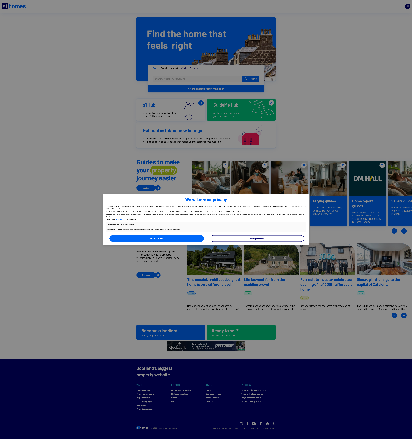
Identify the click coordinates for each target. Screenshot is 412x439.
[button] (206, 224)
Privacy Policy (120, 219)
